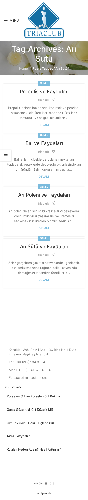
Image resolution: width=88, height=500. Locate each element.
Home (23, 68)
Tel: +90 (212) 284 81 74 (27, 362)
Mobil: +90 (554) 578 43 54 (30, 370)
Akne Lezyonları (18, 436)
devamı (44, 125)
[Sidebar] (5, 155)
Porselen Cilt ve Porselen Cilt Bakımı (33, 396)
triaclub (43, 100)
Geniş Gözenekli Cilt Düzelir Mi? (30, 409)
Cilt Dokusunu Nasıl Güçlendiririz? (31, 423)
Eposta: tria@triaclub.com (28, 377)
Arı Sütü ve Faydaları (44, 246)
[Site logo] (44, 20)
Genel (44, 83)
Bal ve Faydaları (44, 143)
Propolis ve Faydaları (44, 91)
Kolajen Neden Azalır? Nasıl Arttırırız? (34, 449)
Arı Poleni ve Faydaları (44, 195)
